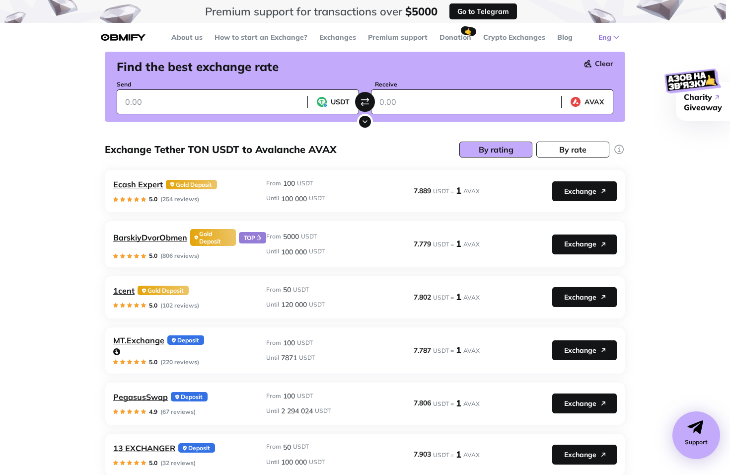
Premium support (398, 37)
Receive (386, 84)
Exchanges (337, 37)
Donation (455, 37)
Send (124, 84)
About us (187, 37)
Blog (565, 37)
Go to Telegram (483, 11)
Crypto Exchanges (514, 37)
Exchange (580, 191)
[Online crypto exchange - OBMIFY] (123, 37)
